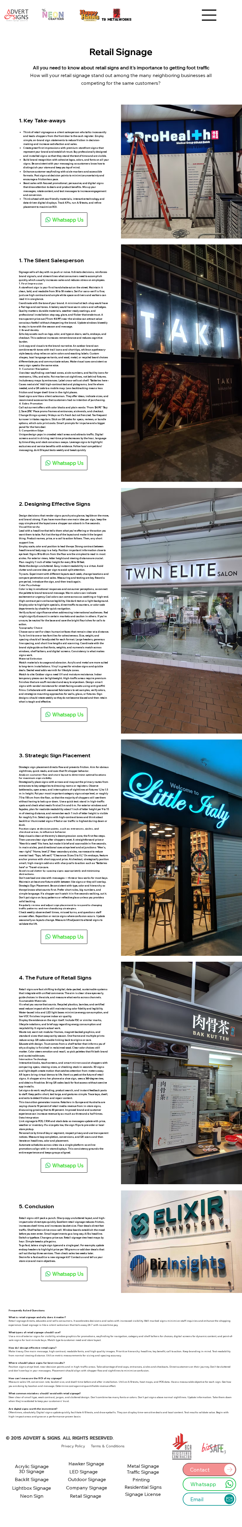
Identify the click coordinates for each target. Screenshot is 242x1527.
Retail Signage (120, 51)
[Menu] (209, 15)
